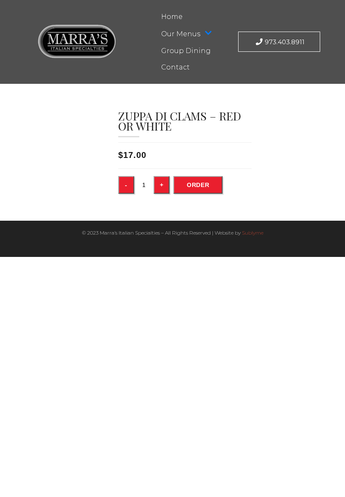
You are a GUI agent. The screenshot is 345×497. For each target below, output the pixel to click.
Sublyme (252, 233)
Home (172, 17)
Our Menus (180, 34)
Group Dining (186, 51)
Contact (175, 67)
